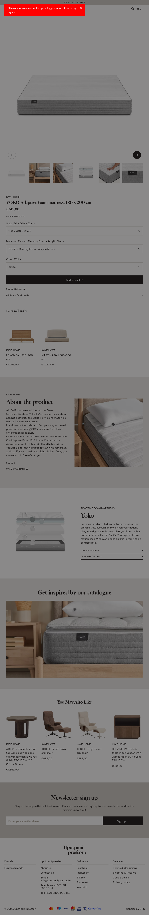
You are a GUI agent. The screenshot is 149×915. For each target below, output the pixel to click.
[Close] (81, 8)
